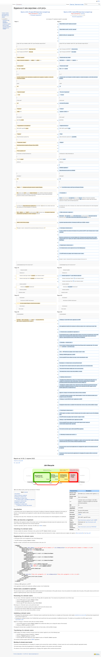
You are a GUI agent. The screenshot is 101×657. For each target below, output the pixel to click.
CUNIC (79, 514)
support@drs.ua (18, 619)
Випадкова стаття (5, 15)
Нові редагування (5, 14)
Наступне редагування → (78, 16)
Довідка (3, 17)
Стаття (14, 4)
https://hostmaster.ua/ (90, 522)
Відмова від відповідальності (34, 653)
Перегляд (72, 4)
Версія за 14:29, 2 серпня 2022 (71, 12)
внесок (40, 13)
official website (79, 533)
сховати (25, 492)
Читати (67, 4)
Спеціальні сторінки (7, 23)
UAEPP (95, 520)
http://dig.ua (86, 533)
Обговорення (19, 4)
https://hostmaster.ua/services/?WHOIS (86, 526)
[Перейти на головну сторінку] (6, 5)
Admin (30, 13)
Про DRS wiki (25, 653)
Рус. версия (16, 462)
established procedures (80, 615)
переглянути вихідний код (43, 12)
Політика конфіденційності (18, 653)
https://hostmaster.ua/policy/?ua (85, 520)
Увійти (98, 1)
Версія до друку (6, 25)
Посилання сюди (6, 20)
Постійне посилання (7, 26)
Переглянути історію (79, 4)
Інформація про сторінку (6, 28)
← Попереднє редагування (35, 15)
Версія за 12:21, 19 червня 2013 (28, 12)
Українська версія (18, 460)
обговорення (35, 13)
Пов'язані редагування (5, 22)
